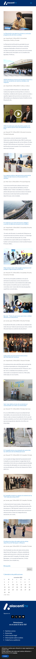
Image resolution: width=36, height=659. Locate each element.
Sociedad (10, 229)
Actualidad (24, 38)
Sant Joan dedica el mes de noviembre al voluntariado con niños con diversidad (15, 404)
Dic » (8, 594)
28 (29, 589)
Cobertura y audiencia (12, 640)
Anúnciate (8, 633)
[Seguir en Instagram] (19, 616)
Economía (28, 132)
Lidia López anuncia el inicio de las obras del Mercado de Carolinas (15, 356)
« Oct (5, 594)
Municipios (7, 40)
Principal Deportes (25, 181)
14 (29, 584)
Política (12, 40)
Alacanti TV (9, 132)
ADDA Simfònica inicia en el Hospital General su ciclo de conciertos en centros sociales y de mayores (18, 81)
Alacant (23, 360)
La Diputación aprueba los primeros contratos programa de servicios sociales (17, 34)
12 (21, 584)
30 (9, 592)
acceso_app (9, 320)
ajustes (15, 653)
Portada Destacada (9, 134)
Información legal (11, 635)
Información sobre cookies (14, 638)
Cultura (23, 85)
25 (17, 589)
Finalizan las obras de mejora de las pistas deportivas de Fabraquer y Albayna (16, 542)
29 (4, 592)
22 (4, 589)
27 (25, 589)
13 (25, 584)
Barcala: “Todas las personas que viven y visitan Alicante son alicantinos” (18, 316)
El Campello (23, 455)
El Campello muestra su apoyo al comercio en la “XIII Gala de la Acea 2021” (18, 496)
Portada (17, 40)
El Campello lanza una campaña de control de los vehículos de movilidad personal (17, 450)
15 (4, 587)
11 (17, 584)
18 (17, 587)
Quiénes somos (10, 631)
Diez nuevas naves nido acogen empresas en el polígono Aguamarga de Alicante (17, 268)
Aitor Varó (9, 181)
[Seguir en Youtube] (23, 616)
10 (13, 584)
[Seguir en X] (16, 616)
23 (9, 589)
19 (21, 587)
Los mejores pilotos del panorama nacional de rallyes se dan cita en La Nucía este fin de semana (17, 177)
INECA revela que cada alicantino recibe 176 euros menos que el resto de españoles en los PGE (17, 127)
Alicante (22, 132)
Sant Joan (27, 409)
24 (13, 589)
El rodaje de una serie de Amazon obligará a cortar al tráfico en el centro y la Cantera (16, 223)
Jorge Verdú (9, 38)
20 (25, 587)
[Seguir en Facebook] (12, 616)
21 (29, 587)
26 (21, 589)
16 (9, 587)
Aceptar (5, 656)
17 (13, 587)
